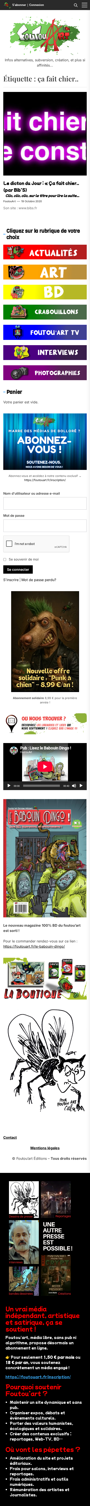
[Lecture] (9, 786)
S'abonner (19, 5)
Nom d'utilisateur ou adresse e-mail (31, 493)
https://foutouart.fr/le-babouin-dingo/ (34, 946)
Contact (10, 1137)
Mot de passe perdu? (38, 580)
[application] (45, 766)
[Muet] (74, 786)
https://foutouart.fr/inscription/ (45, 480)
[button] (84, 5)
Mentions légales (45, 1148)
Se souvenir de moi (24, 559)
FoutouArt (9, 201)
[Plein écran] (81, 786)
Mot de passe (13, 515)
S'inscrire (11, 580)
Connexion (36, 5)
